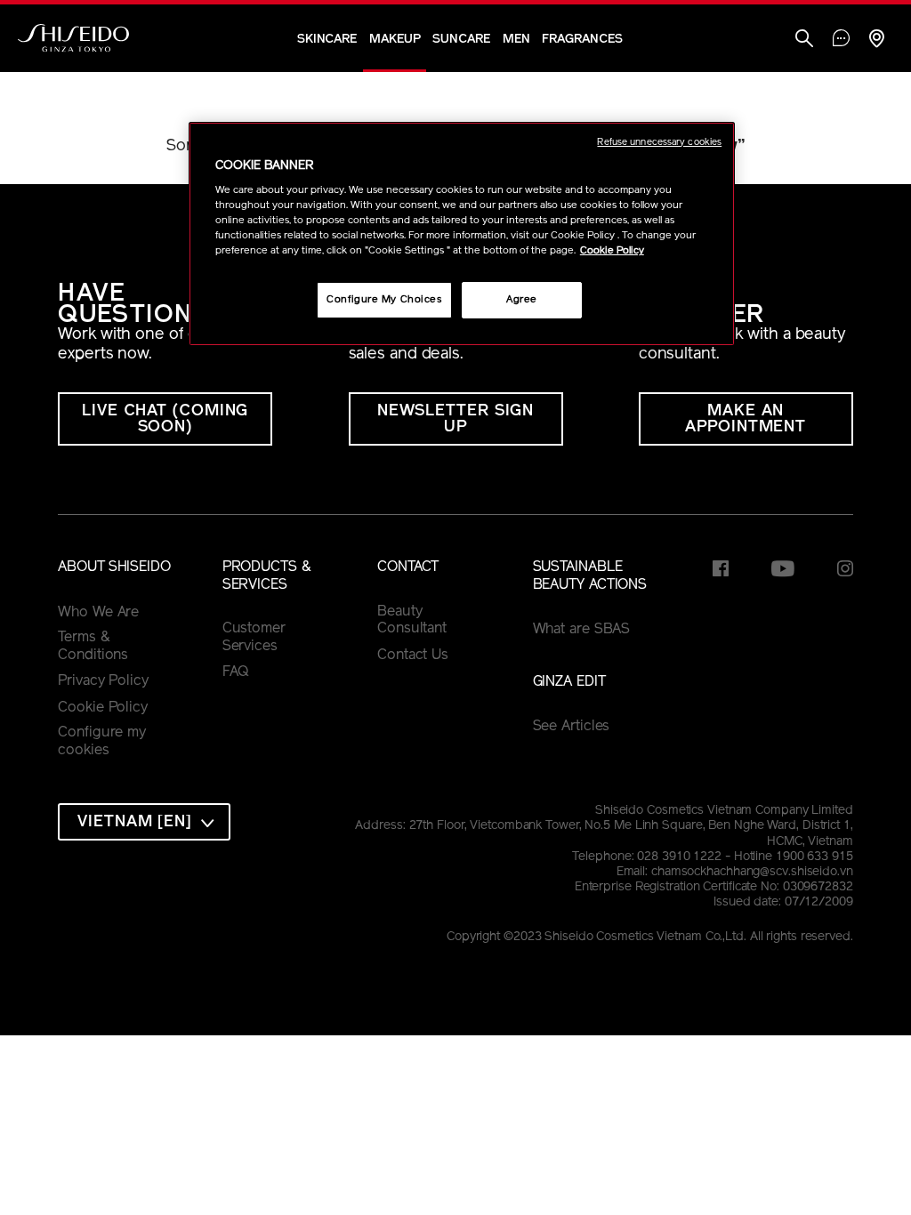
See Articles (571, 727)
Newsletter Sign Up (456, 420)
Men (516, 39)
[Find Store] (876, 40)
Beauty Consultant (412, 621)
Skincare (327, 39)
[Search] (804, 40)
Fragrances (582, 39)
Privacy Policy (103, 681)
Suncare (460, 39)
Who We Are (98, 613)
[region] (462, 234)
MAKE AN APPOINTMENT (745, 420)
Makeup (394, 39)
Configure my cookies (102, 742)
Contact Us (412, 655)
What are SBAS (582, 630)
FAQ (236, 672)
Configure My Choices (384, 299)
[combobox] (144, 822)
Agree (521, 299)
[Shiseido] (73, 38)
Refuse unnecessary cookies (659, 143)
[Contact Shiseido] (841, 40)
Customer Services (254, 638)
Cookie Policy (103, 708)
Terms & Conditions (93, 647)
